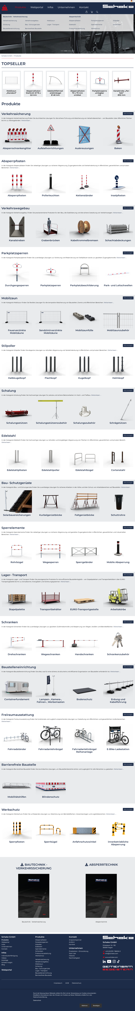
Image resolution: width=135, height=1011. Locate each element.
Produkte (39, 937)
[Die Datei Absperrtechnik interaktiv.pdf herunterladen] (101, 896)
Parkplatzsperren (14, 253)
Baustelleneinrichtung (18, 667)
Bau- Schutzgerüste (16, 483)
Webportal (6, 970)
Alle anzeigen (128, 113)
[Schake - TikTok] (118, 961)
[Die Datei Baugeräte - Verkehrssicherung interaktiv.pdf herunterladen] (33, 896)
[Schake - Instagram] (114, 961)
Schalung (8, 391)
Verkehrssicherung (16, 114)
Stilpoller (8, 346)
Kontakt (73, 937)
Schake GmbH (8, 937)
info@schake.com (111, 953)
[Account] (86, 12)
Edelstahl (8, 436)
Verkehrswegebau (15, 208)
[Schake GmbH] (4, 7)
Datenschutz (37, 1000)
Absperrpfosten (13, 161)
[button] (132, 1)
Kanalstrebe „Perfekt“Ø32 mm (109, 93)
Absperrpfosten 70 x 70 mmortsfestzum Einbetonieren (65, 95)
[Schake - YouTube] (109, 961)
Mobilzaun (9, 298)
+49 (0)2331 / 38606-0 (113, 951)
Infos (3, 953)
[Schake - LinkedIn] (104, 961)
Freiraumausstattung (17, 715)
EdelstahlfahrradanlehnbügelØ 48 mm (43, 93)
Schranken (9, 622)
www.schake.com (111, 957)
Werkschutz (10, 809)
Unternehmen (76, 948)
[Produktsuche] (97, 12)
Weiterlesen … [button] (26, 120)
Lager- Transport (14, 575)
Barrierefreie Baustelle (18, 764)
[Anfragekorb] (91, 12)
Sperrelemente (13, 528)
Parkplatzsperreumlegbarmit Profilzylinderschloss (86, 95)
